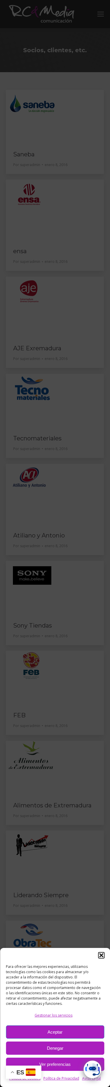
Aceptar (55, 1031)
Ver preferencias (55, 1064)
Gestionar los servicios (53, 1015)
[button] (101, 955)
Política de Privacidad (61, 1078)
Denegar (55, 1048)
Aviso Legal (91, 1078)
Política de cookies (24, 1078)
